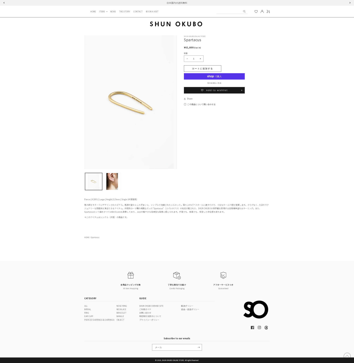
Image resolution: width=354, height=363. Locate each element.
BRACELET (122, 312)
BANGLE (120, 316)
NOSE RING (122, 305)
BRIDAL (87, 309)
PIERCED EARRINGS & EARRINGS (99, 319)
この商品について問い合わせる (201, 104)
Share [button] (190, 98)
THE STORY (124, 11)
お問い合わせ (145, 312)
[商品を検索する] (244, 11)
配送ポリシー (187, 305)
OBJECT (120, 319)
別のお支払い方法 (214, 83)
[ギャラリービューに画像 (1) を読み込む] (93, 181)
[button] (4, 3)
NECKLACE (121, 309)
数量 (186, 53)
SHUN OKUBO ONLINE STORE (173, 360)
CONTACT (138, 11)
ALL (86, 305)
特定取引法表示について (150, 316)
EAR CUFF (88, 316)
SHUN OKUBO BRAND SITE (151, 305)
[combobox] (232, 11)
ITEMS (102, 11)
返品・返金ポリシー (190, 309)
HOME (93, 11)
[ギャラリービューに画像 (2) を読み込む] (112, 181)
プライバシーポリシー (149, 319)
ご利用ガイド (145, 309)
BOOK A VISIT (152, 11)
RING (86, 312)
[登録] (199, 347)
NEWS (113, 11)
